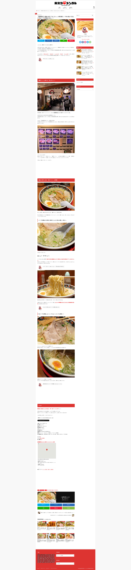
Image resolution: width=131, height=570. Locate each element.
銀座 (40, 562)
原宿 (38, 557)
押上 (48, 558)
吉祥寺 (45, 557)
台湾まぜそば (42, 557)
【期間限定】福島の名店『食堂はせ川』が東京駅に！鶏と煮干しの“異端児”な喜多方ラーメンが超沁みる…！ (87, 62)
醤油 (38, 562)
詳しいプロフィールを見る (85, 39)
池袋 (47, 559)
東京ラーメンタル (85, 568)
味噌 (47, 557)
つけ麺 (45, 554)
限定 (46, 562)
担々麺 (51, 558)
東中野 (39, 559)
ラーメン (43, 469)
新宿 (53, 558)
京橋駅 (49, 469)
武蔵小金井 (44, 559)
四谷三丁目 (50, 557)
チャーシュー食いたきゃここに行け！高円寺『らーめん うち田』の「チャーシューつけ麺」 (87, 74)
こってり (42, 554)
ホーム (60, 7)
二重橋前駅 (51, 469)
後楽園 (41, 558)
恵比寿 (46, 558)
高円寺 (50, 562)
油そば (50, 559)
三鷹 (51, 554)
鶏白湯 (53, 562)
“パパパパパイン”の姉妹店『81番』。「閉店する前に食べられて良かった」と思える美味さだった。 (87, 57)
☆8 (41, 439)
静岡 (48, 562)
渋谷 (54, 559)
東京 (50, 490)
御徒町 (43, 558)
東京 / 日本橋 (42, 438)
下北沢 (53, 554)
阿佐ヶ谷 (43, 562)
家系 (38, 558)
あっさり (54, 490)
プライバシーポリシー (54, 568)
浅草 (52, 559)
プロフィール (65, 7)
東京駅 (46, 469)
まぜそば (48, 554)
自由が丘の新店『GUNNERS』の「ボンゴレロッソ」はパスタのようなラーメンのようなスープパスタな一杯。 (87, 51)
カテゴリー (71, 7)
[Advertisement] (56, 69)
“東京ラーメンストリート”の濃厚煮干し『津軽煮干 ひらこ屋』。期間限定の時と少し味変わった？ (87, 68)
